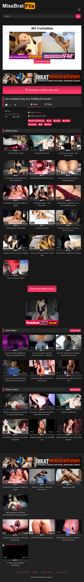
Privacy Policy (47, 572)
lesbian (48, 124)
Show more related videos (42, 288)
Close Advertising (42, 61)
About (35, 104)
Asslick (57, 120)
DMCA (35, 572)
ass (50, 120)
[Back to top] (77, 575)
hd (41, 124)
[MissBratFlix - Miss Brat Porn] (42, 6)
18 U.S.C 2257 (23, 572)
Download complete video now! (43, 90)
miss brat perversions (37, 120)
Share (49, 104)
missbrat (38, 112)
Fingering (33, 124)
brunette (67, 120)
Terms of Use (62, 572)
